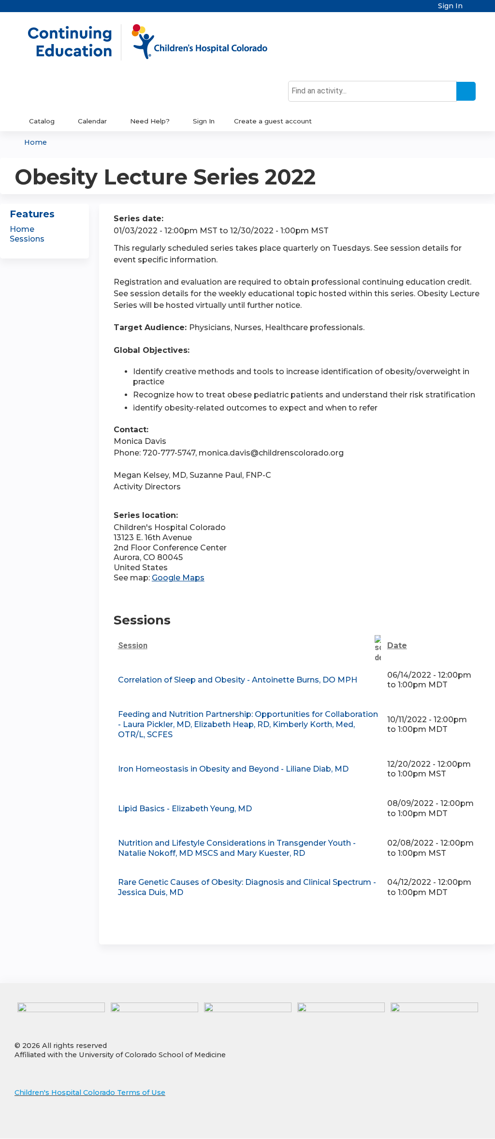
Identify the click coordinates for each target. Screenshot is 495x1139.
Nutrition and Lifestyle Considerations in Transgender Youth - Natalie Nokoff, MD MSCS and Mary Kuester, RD (237, 848)
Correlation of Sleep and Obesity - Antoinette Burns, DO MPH (237, 679)
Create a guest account (273, 121)
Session (132, 645)
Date (397, 645)
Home (35, 142)
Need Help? (150, 121)
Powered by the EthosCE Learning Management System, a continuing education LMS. (446, 1123)
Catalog (42, 121)
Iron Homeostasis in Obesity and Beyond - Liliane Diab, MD (233, 769)
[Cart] (473, 9)
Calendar (92, 121)
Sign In (450, 6)
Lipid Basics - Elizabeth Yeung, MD (185, 808)
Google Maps (178, 577)
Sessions (27, 238)
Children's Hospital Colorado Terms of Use (90, 1092)
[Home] (157, 42)
